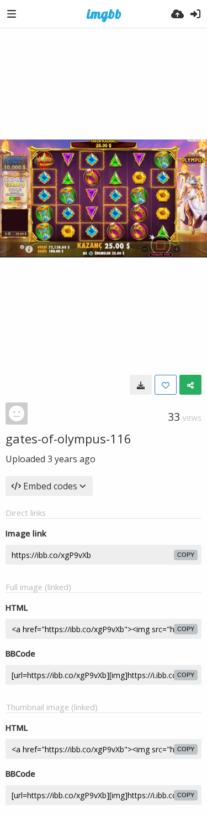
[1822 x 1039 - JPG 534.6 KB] (141, 385)
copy (185, 554)
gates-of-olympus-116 (68, 438)
